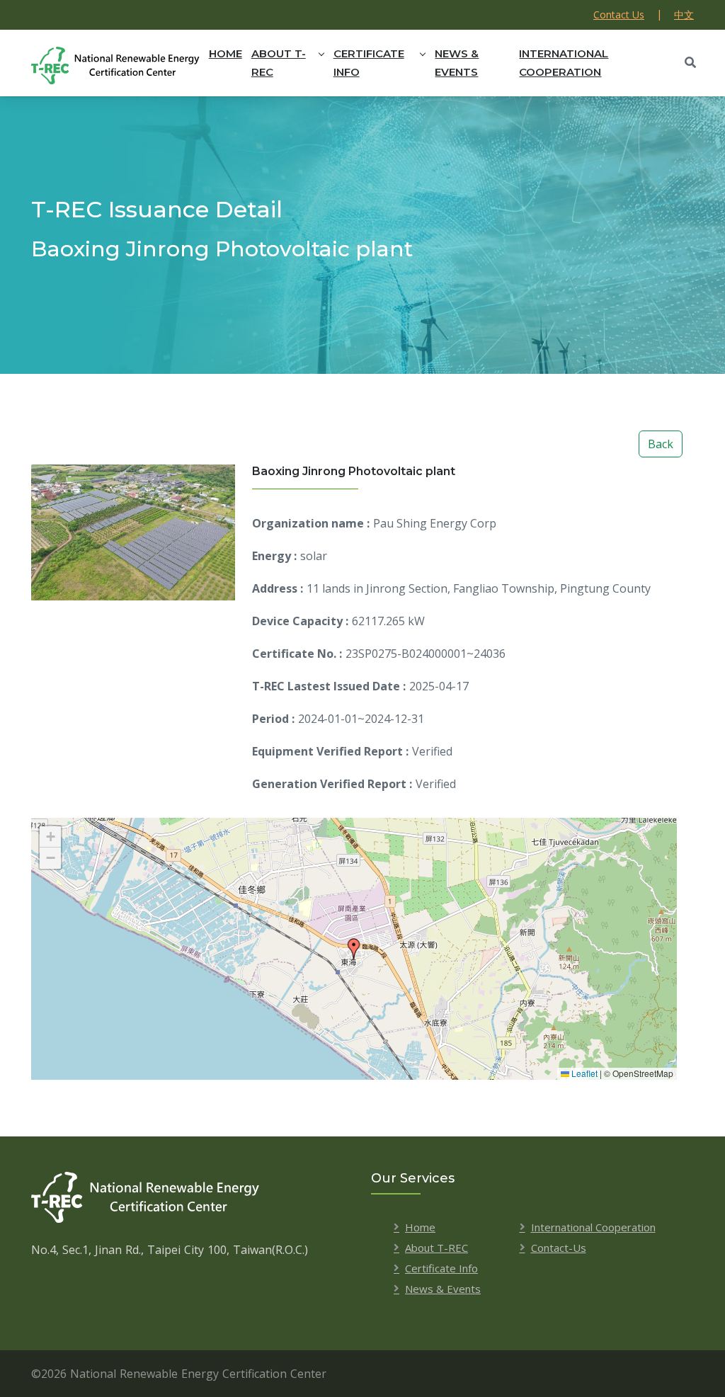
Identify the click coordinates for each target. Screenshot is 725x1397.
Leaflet (583, 1073)
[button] (354, 948)
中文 (684, 14)
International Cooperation (563, 63)
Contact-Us (558, 1248)
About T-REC (278, 63)
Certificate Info (368, 63)
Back (660, 444)
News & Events (457, 63)
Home (225, 53)
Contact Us (618, 14)
